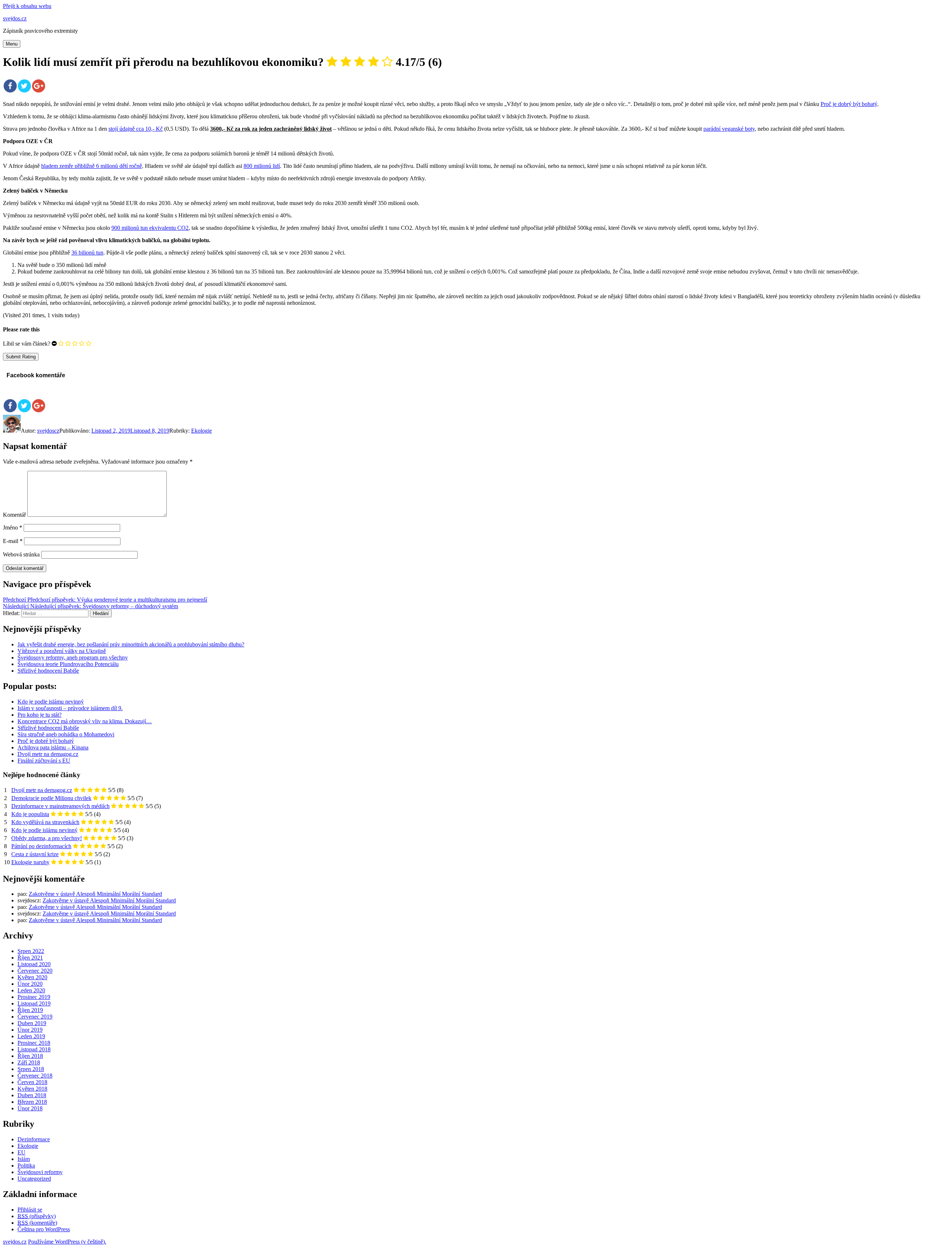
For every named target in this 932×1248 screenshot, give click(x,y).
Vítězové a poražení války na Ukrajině (61, 651)
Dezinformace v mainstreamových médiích (60, 806)
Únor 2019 (30, 1030)
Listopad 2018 (34, 1049)
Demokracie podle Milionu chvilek (51, 798)
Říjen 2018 (30, 1056)
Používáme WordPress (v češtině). (67, 1242)
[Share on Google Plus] (38, 85)
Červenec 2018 (34, 1075)
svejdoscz (48, 431)
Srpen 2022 (30, 951)
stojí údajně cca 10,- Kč (135, 129)
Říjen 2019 (30, 1010)
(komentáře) (37, 1223)
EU (21, 1152)
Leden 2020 (31, 990)
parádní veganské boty (729, 129)
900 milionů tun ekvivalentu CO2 (150, 228)
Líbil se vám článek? (26, 343)
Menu (11, 44)
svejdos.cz (15, 18)
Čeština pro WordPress (43, 1229)
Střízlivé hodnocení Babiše (48, 671)
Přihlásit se (29, 1209)
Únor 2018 (30, 1108)
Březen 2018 (32, 1102)
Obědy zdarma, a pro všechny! (46, 838)
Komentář (14, 515)
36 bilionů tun (87, 252)
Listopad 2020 (34, 964)
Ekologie (201, 431)
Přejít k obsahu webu (27, 6)
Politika (26, 1165)
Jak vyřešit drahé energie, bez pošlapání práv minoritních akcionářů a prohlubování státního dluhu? (130, 644)
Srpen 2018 (30, 1069)
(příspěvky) (36, 1216)
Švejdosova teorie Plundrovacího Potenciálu (68, 664)
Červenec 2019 (34, 1016)
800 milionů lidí (262, 166)
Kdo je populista (30, 814)
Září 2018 (28, 1062)
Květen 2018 (32, 1089)
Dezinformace (33, 1139)
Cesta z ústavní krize (35, 854)
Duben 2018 (31, 1095)
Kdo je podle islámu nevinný (44, 830)
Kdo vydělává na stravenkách (45, 822)
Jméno (12, 527)
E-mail (13, 541)
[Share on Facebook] (10, 85)
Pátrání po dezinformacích (41, 846)
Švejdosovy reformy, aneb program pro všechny (72, 657)
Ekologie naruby (30, 862)
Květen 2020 (32, 977)
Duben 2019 (31, 1023)
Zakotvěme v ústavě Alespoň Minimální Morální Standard (95, 894)
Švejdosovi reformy (40, 1172)
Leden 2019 (31, 1036)
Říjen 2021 (30, 957)
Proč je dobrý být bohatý (849, 104)
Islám (23, 1159)
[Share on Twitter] (24, 85)
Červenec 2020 (34, 971)
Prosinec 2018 (33, 1043)
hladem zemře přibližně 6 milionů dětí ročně (91, 166)
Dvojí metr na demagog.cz (41, 790)
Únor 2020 (30, 984)
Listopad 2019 (34, 1003)
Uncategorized (34, 1179)
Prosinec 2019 (33, 997)
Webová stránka (21, 554)
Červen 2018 (32, 1082)
